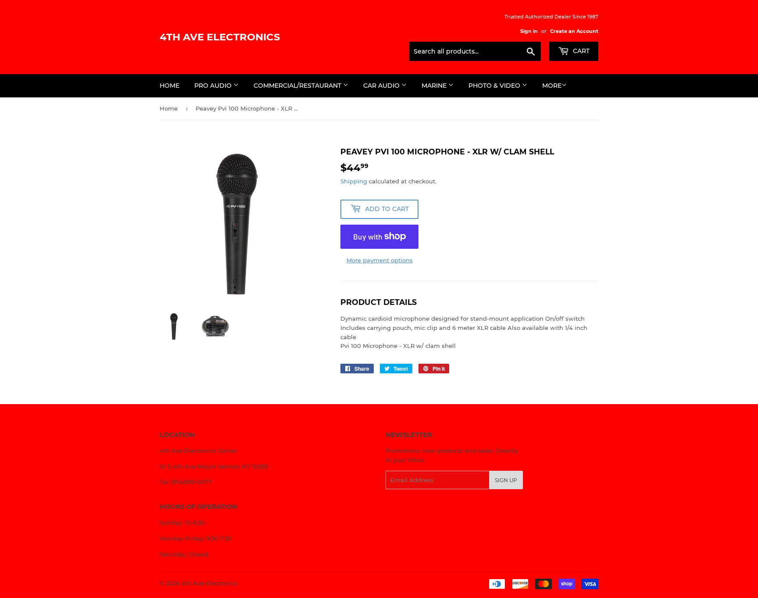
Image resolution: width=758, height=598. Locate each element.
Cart (580, 51)
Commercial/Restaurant (298, 86)
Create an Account (574, 31)
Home (169, 86)
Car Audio (382, 86)
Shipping (353, 181)
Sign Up (506, 480)
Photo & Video (495, 86)
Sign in (529, 31)
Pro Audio (213, 86)
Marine (435, 86)
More (551, 86)
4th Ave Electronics (220, 37)
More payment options (380, 260)
